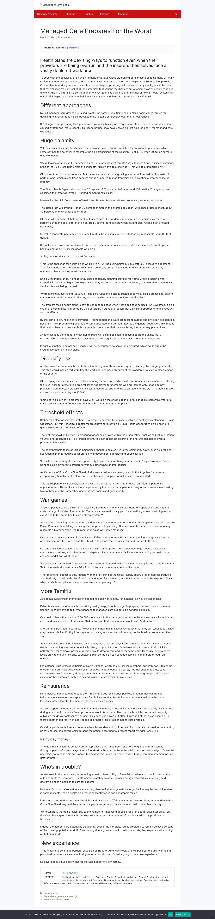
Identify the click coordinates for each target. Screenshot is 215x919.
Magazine (123, 14)
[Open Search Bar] (177, 14)
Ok (170, 914)
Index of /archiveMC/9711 (56, 899)
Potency (104, 14)
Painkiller (89, 14)
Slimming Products (47, 14)
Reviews (70, 14)
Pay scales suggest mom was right (61, 896)
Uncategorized (51, 893)
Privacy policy (182, 914)
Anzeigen (73, 48)
